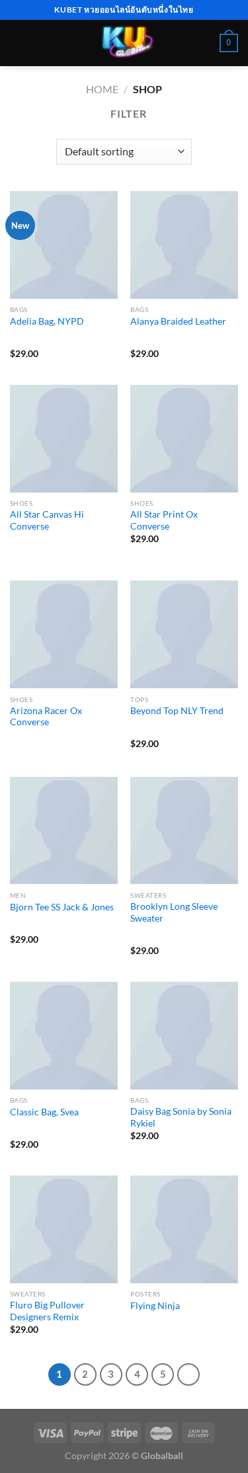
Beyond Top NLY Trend (177, 710)
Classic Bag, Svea (44, 1112)
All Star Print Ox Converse (164, 520)
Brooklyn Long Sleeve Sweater (174, 912)
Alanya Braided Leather (178, 321)
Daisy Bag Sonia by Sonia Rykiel (180, 1117)
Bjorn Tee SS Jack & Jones (62, 907)
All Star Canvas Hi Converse (47, 520)
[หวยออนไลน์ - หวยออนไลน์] (124, 43)
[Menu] (18, 42)
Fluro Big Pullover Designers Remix (47, 1311)
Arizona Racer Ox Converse (46, 716)
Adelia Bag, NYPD (47, 321)
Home (102, 89)
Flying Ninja (155, 1305)
